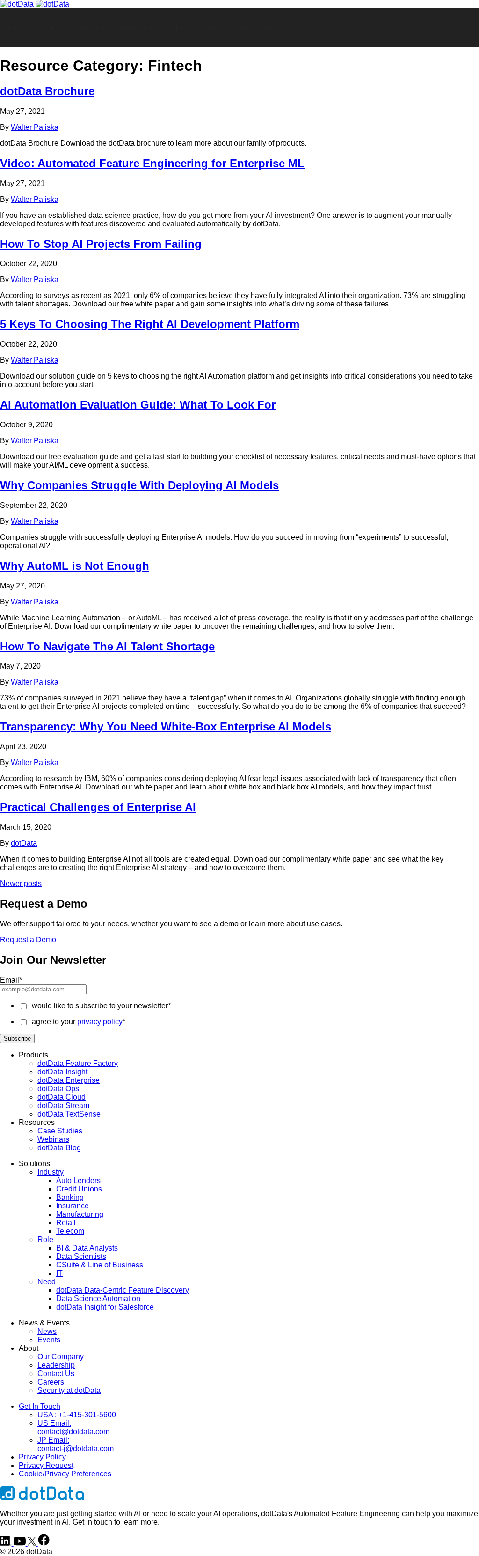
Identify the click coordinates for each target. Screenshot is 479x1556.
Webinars (53, 1139)
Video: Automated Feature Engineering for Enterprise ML (152, 163)
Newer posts (21, 883)
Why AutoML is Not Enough (74, 565)
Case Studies (59, 1131)
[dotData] (34, 4)
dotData (24, 843)
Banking (70, 1197)
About (180, 27)
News (47, 1331)
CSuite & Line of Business (99, 1265)
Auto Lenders (78, 1180)
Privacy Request (46, 1465)
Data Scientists (81, 1256)
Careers (50, 1382)
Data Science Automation (98, 1299)
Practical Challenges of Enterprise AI (98, 807)
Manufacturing (79, 1214)
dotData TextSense (69, 1114)
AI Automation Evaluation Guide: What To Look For (138, 404)
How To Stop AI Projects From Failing (101, 244)
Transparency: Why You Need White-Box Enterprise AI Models (165, 726)
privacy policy (100, 1022)
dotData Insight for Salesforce (105, 1307)
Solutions (53, 27)
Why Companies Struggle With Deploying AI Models (139, 485)
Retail (66, 1223)
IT (59, 1273)
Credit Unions (79, 1189)
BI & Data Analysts (87, 1248)
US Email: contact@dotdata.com (73, 1427)
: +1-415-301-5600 (76, 1415)
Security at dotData (69, 1390)
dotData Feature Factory (77, 1063)
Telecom (70, 1231)
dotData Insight (62, 1072)
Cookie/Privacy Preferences (65, 1474)
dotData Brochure (47, 91)
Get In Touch (39, 1406)
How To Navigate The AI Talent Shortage (107, 646)
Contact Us (55, 1373)
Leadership (56, 1365)
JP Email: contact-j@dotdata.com (75, 1444)
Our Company (60, 1357)
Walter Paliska (34, 127)
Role (45, 1239)
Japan (207, 27)
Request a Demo (251, 27)
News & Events (140, 27)
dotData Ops (58, 1089)
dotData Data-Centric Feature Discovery (122, 1290)
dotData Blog (59, 1148)
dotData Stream (63, 1105)
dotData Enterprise (68, 1080)
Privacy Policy (42, 1457)
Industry (50, 1172)
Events (48, 1340)
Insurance (72, 1206)
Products (18, 27)
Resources (93, 27)
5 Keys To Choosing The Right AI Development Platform (149, 324)
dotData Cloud (61, 1097)
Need (46, 1282)
